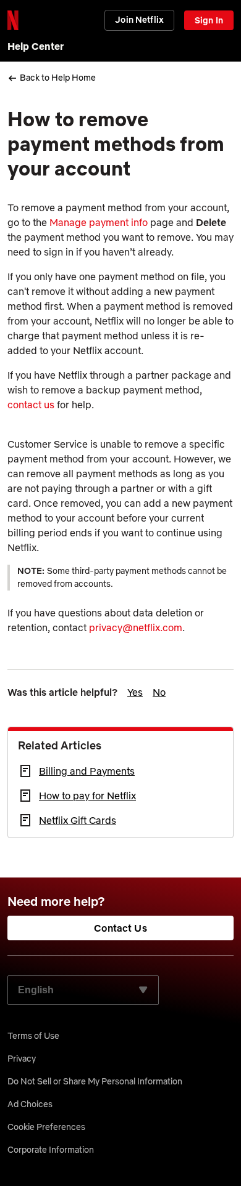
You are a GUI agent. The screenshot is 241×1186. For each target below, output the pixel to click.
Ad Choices (30, 1104)
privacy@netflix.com (135, 627)
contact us (30, 404)
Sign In (209, 20)
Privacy (21, 1058)
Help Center (35, 46)
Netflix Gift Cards (77, 820)
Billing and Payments (87, 771)
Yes (135, 692)
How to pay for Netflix (87, 795)
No (159, 692)
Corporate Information (50, 1149)
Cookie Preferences (46, 1126)
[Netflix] (13, 20)
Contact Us (120, 928)
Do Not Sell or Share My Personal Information (94, 1081)
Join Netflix (139, 19)
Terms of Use (33, 1035)
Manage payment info (98, 222)
